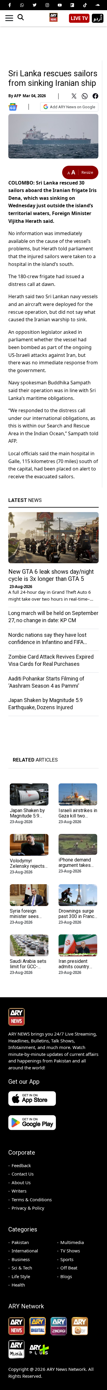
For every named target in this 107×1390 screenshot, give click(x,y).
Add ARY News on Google (72, 107)
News (25, 500)
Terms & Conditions (32, 1199)
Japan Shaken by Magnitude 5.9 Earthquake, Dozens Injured (27, 818)
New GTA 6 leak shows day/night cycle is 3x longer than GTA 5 (51, 575)
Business (21, 1259)
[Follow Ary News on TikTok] (85, 5)
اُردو (98, 18)
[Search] (20, 18)
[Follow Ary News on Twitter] (35, 5)
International (25, 1251)
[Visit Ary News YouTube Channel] (60, 5)
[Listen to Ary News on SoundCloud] (97, 5)
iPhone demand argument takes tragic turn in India (77, 865)
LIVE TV (79, 18)
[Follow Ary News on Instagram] (47, 5)
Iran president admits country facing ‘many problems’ (74, 969)
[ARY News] (53, 16)
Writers (19, 1191)
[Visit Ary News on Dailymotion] (72, 5)
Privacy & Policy (28, 1208)
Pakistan (20, 1242)
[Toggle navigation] (9, 18)
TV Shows (70, 1251)
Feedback (21, 1165)
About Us (21, 1182)
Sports (66, 1259)
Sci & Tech (22, 1268)
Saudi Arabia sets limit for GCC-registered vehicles (28, 969)
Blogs (66, 1276)
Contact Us (23, 1174)
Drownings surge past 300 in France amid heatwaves (78, 916)
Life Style (21, 1276)
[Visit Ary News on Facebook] (9, 5)
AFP (17, 95)
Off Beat (68, 1268)
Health (18, 1285)
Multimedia (72, 1242)
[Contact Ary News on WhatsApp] (22, 5)
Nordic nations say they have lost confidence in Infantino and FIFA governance (47, 642)
